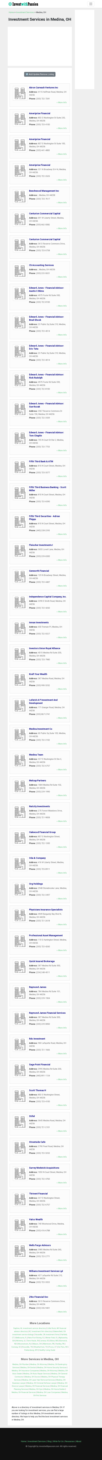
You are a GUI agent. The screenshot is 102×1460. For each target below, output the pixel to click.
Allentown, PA (48, 1344)
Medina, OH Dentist (28, 1368)
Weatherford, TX (40, 1347)
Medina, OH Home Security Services (51, 1368)
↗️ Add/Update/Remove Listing (40, 74)
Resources (70, 1441)
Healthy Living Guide (47, 1350)
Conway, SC (16, 1347)
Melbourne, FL (21, 1338)
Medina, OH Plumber (20, 1364)
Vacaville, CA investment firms (47, 1335)
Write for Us (58, 1441)
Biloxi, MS (54, 1341)
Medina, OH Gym (36, 1389)
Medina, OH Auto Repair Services (36, 1374)
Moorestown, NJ (24, 1344)
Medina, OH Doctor (32, 1377)
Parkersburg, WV (31, 1350)
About (78, 1441)
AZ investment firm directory (40, 1331)
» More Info (62, 102)
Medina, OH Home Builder (54, 1389)
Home (11, 12)
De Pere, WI (62, 1347)
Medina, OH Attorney (38, 1364)
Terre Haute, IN (33, 1341)
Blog (49, 1441)
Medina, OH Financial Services (38, 1386)
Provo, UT (53, 1347)
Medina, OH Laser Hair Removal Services (38, 1380)
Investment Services (25, 12)
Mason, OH (37, 1344)
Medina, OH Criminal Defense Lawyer (42, 1383)
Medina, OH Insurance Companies (25, 1371)
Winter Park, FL (51, 1338)
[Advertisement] (40, 46)
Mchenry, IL (20, 1341)
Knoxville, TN (27, 1347)
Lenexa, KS (44, 1341)
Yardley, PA (60, 1344)
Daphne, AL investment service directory (29, 1328)
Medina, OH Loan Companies (48, 1392)
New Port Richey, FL (36, 1338)
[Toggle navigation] (90, 3)
